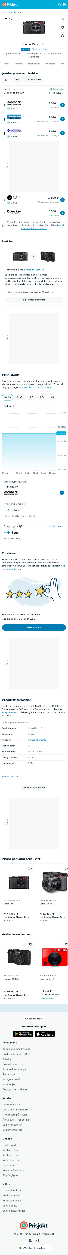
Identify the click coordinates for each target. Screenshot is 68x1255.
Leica (31, 734)
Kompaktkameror (14, 12)
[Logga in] (64, 4)
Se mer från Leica (11, 776)
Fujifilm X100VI (35, 269)
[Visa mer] (4, 105)
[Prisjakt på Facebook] (31, 1240)
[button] (8, 19)
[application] (34, 443)
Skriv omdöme (39, 49)
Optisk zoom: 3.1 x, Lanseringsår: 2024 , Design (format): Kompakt (34, 55)
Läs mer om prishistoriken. (37, 387)
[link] (34, 276)
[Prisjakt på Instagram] (37, 1240)
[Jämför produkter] (62, 35)
